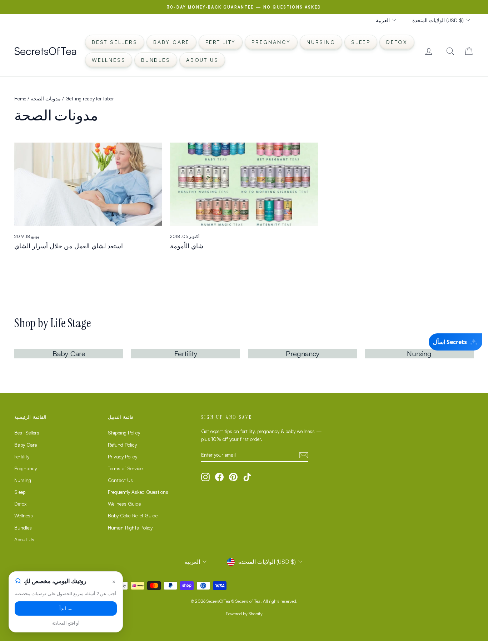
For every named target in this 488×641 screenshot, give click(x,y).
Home (20, 98)
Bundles (155, 60)
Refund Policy (122, 445)
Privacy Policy (122, 456)
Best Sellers (115, 42)
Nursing (321, 42)
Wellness (108, 60)
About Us (202, 60)
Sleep (360, 42)
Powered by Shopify (244, 613)
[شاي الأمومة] (244, 184)
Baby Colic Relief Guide (133, 515)
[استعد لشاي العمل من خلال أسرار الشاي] (88, 184)
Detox (397, 42)
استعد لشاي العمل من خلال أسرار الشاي (68, 246)
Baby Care (171, 42)
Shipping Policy (124, 432)
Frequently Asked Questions (138, 492)
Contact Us (120, 480)
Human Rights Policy (130, 528)
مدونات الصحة (46, 98)
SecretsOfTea (45, 51)
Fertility (220, 42)
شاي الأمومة (186, 246)
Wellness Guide (124, 504)
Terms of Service (125, 468)
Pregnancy (271, 42)
